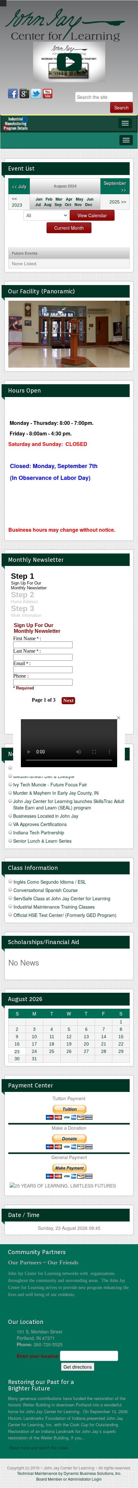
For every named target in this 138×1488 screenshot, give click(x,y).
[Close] (118, 718)
